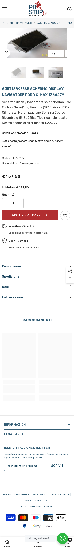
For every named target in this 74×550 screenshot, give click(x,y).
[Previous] (60, 53)
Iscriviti (57, 466)
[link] (19, 389)
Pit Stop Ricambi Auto (17, 23)
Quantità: (8, 194)
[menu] (4, 9)
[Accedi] (69, 9)
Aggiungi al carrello (30, 215)
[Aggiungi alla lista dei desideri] (65, 215)
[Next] (68, 53)
